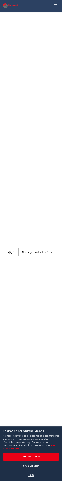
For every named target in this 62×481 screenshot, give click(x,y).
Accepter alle (31, 456)
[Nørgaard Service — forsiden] (10, 6)
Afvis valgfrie (31, 466)
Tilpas (31, 475)
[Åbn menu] (55, 6)
